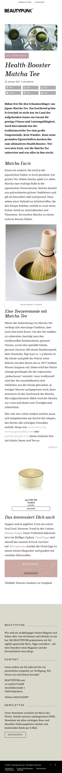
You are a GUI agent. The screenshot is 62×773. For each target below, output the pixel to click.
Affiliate (52, 447)
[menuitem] (25, 2)
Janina (30, 81)
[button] (13, 88)
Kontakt (40, 2)
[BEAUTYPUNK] (19, 10)
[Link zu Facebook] (50, 764)
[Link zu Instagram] (55, 764)
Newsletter (25, 2)
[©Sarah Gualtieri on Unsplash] (31, 37)
